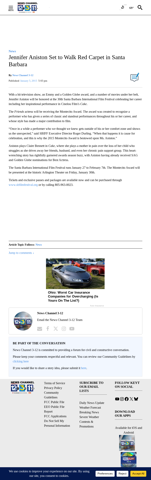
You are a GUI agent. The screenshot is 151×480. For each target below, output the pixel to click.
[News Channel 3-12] (32, 7)
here (83, 368)
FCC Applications (55, 416)
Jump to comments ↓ (21, 252)
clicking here (21, 361)
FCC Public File (54, 402)
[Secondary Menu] (14, 7)
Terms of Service (54, 383)
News (39, 244)
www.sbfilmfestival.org (23, 184)
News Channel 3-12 (22, 75)
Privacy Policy (53, 388)
